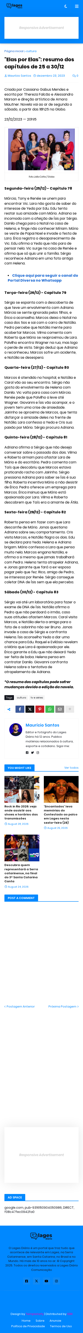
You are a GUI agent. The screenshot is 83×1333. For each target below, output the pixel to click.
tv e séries (37, 697)
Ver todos (71, 768)
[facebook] (27, 752)
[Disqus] (41, 1064)
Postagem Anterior (21, 1006)
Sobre (40, 1321)
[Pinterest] (39, 709)
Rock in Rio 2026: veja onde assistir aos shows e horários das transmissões (21, 813)
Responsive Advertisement (41, 27)
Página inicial (13, 51)
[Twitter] (29, 709)
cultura (31, 51)
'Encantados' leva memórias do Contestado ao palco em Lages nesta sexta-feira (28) (60, 815)
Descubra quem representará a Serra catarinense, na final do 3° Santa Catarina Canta (21, 873)
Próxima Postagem (62, 1006)
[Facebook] (19, 709)
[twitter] (32, 752)
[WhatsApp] (49, 709)
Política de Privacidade (28, 1326)
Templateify (35, 1314)
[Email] (59, 709)
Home (26, 1321)
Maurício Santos (42, 725)
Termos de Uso (61, 1326)
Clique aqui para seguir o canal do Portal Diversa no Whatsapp (43, 278)
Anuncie (55, 1321)
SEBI (70, 1314)
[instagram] (38, 752)
